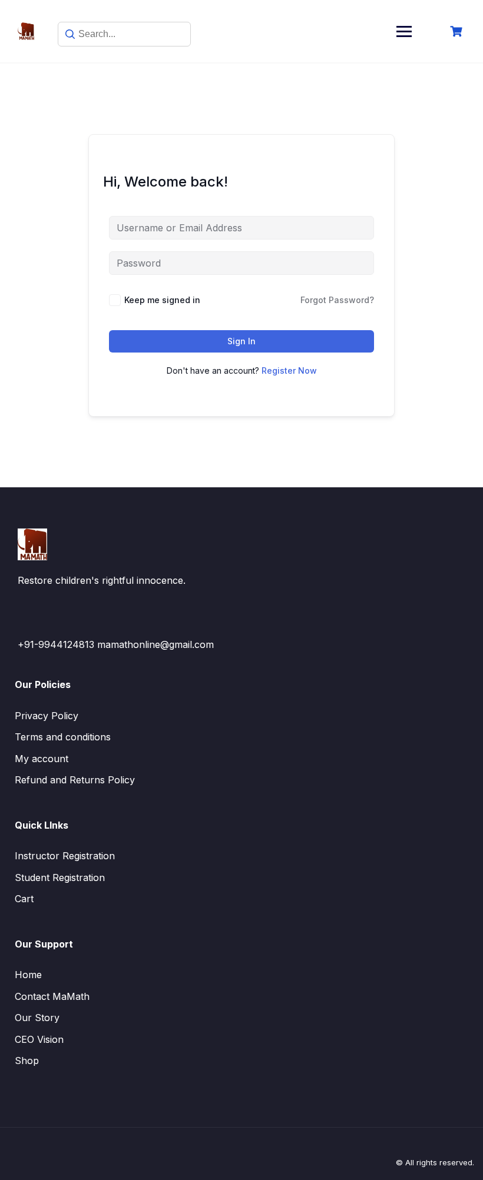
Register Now (289, 370)
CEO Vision (39, 1039)
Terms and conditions (63, 737)
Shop (27, 1060)
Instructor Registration (65, 856)
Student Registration (60, 877)
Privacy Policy (46, 716)
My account (41, 758)
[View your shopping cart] (457, 31)
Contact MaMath (52, 996)
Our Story (37, 1017)
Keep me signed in (162, 300)
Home (28, 974)
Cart (24, 899)
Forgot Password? (337, 300)
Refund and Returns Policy (75, 780)
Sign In (241, 341)
